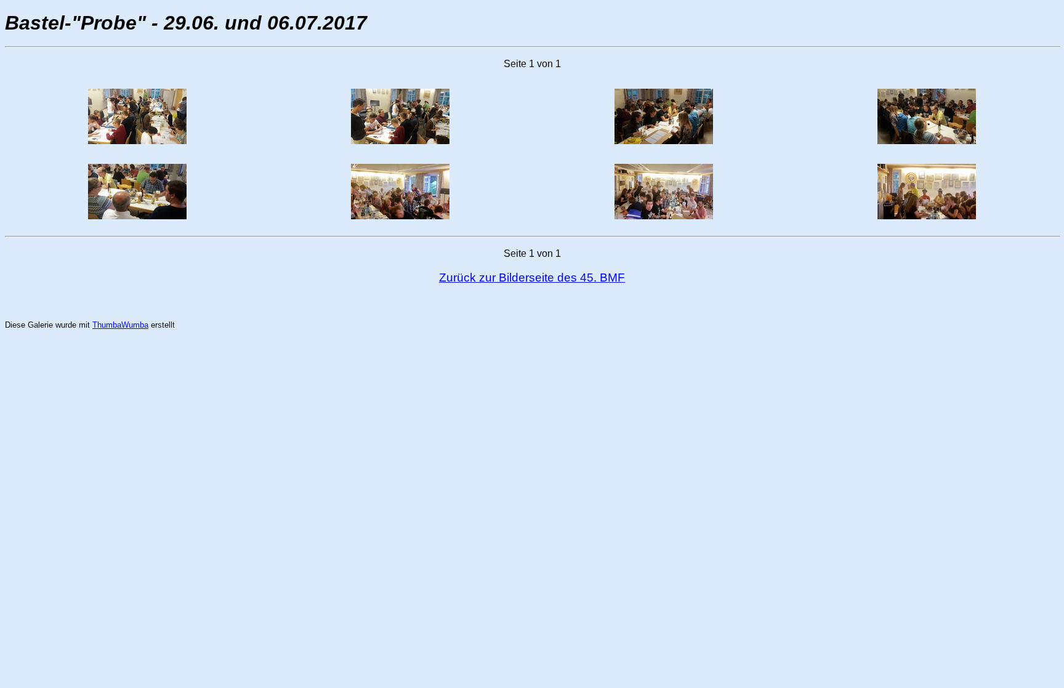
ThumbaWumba (120, 325)
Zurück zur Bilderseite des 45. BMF (532, 277)
